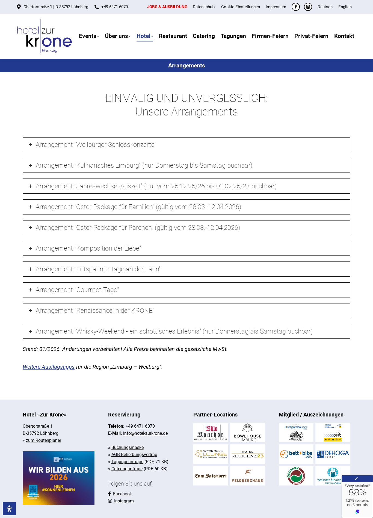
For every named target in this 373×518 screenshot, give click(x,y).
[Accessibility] (9, 508)
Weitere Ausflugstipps (49, 367)
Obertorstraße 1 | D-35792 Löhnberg (55, 6)
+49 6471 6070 (114, 6)
